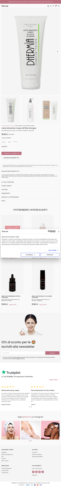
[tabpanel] (10, 430)
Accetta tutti (50, 254)
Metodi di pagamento (7, 454)
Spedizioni (4, 452)
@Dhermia (27, 417)
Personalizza (29, 254)
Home (3, 125)
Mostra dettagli (52, 250)
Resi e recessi (4, 460)
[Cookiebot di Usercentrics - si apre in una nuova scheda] (48, 231)
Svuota (15, 141)
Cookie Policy (4, 472)
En (36, 475)
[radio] (3, 142)
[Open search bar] (51, 6)
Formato (4, 138)
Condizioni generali (6, 468)
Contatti (3, 458)
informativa (18, 357)
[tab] (29, 406)
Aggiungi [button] (12, 257)
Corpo (12, 125)
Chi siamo (34, 452)
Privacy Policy (4, 470)
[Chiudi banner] (58, 231)
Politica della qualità (37, 456)
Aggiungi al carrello (11, 153)
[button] (10, 110)
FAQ (2, 456)
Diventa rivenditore (37, 454)
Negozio (8, 125)
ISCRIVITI (52, 353)
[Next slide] (57, 51)
